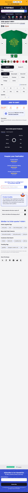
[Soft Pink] (20, 61)
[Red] (17, 61)
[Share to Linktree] (9, 260)
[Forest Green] (5, 61)
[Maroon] (14, 61)
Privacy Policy (17, 487)
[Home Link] (9, 8)
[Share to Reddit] (17, 260)
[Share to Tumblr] (20, 260)
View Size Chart (23, 84)
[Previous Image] (2, 43)
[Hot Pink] (23, 61)
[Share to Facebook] (6, 260)
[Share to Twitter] (2, 260)
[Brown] (26, 61)
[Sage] (11, 61)
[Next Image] (25, 43)
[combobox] (12, 11)
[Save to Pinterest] (13, 260)
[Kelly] (2, 61)
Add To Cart (14, 102)
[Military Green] (8, 61)
